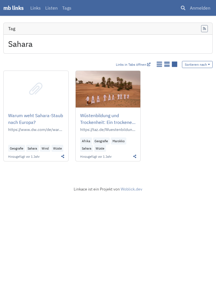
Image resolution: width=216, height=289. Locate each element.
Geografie (16, 148)
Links (35, 8)
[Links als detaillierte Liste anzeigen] (167, 64)
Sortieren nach (196, 64)
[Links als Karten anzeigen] (174, 64)
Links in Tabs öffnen (131, 64)
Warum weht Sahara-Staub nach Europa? (35, 119)
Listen (51, 8)
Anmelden (200, 8)
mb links (13, 8)
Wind (45, 148)
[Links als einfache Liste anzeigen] (160, 64)
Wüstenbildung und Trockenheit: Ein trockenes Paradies (107, 119)
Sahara (32, 148)
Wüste (57, 148)
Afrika (86, 141)
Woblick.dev (131, 189)
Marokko (118, 141)
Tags (66, 8)
